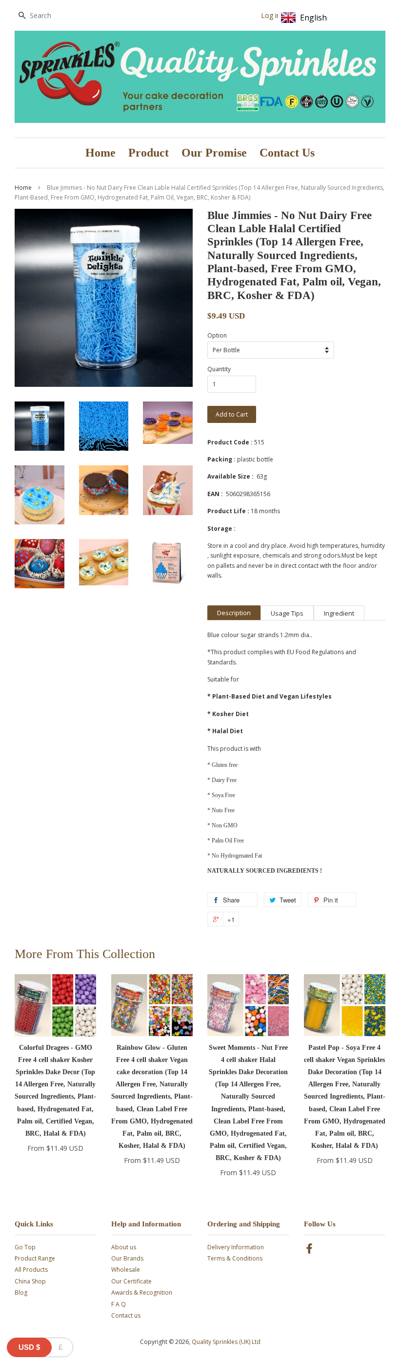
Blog (21, 1292)
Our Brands (127, 1258)
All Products (31, 1269)
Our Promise (214, 152)
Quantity (219, 369)
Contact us (125, 1315)
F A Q (118, 1304)
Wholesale (125, 1269)
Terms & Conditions (234, 1258)
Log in (270, 15)
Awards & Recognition (141, 1292)
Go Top (25, 1247)
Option (217, 335)
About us (123, 1247)
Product (148, 152)
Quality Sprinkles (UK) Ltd (226, 1342)
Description (234, 612)
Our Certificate (131, 1281)
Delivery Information (235, 1247)
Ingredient (339, 613)
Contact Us (287, 152)
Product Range (35, 1258)
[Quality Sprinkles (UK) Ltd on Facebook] (309, 1250)
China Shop (30, 1281)
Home (100, 152)
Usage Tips (287, 613)
